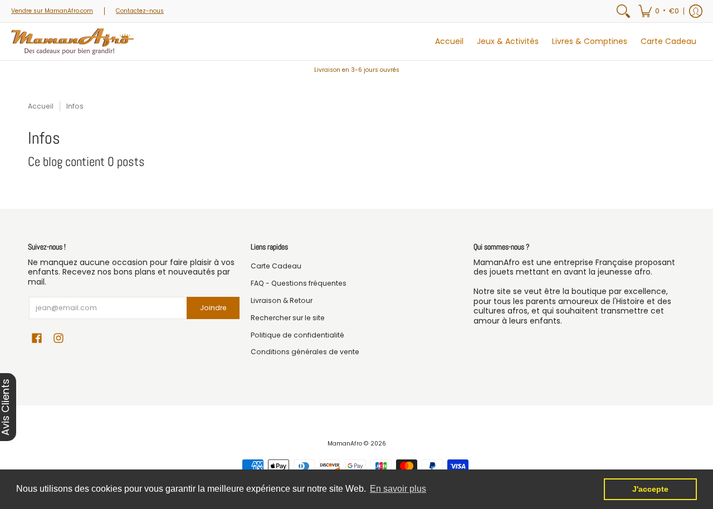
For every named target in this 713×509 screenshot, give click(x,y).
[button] (658, 11)
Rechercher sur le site (288, 317)
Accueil (40, 106)
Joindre (213, 307)
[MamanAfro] (72, 41)
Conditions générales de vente (305, 351)
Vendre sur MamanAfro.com (52, 11)
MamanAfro (345, 443)
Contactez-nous (140, 11)
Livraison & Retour (281, 300)
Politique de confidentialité (297, 335)
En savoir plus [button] (398, 488)
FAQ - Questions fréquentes (298, 283)
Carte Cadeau (276, 266)
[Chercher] (623, 11)
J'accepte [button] (650, 488)
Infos (75, 106)
